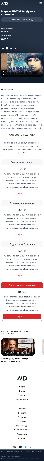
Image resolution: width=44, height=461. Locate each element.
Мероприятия (22, 399)
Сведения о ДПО (22, 425)
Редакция (22, 417)
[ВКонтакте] (3, 48)
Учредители (22, 434)
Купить (22, 193)
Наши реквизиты (22, 429)
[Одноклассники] (7, 48)
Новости (22, 413)
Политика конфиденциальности (11, 457)
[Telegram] (11, 48)
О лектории (22, 408)
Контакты (22, 438)
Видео (22, 387)
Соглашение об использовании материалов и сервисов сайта (20, 459)
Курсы (22, 391)
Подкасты (22, 395)
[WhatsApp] (15, 48)
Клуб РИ (22, 421)
